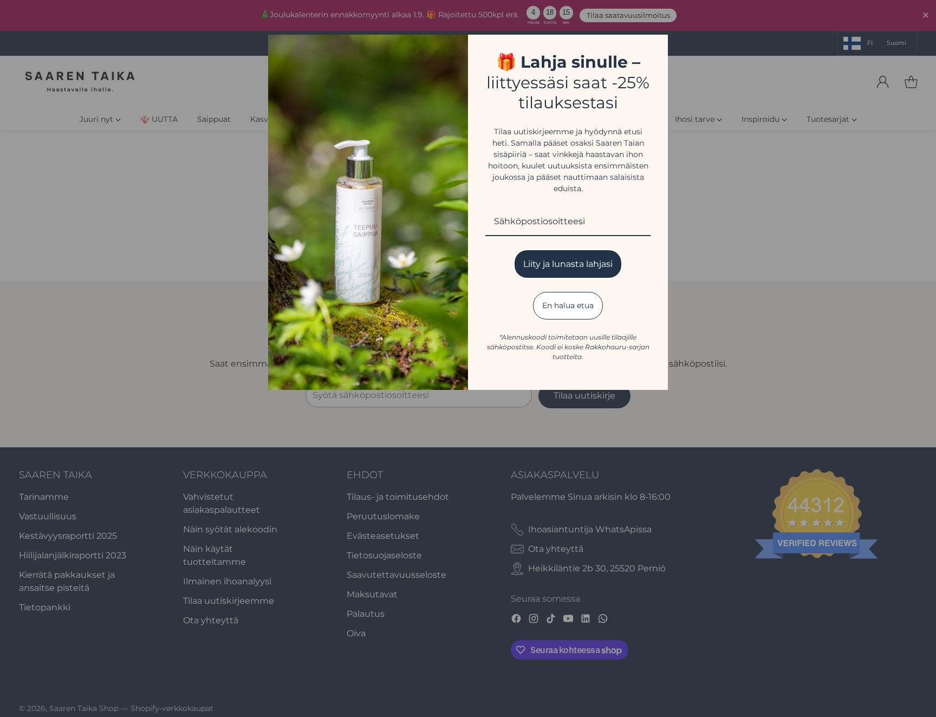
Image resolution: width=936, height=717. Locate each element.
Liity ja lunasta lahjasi (568, 264)
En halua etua (568, 305)
